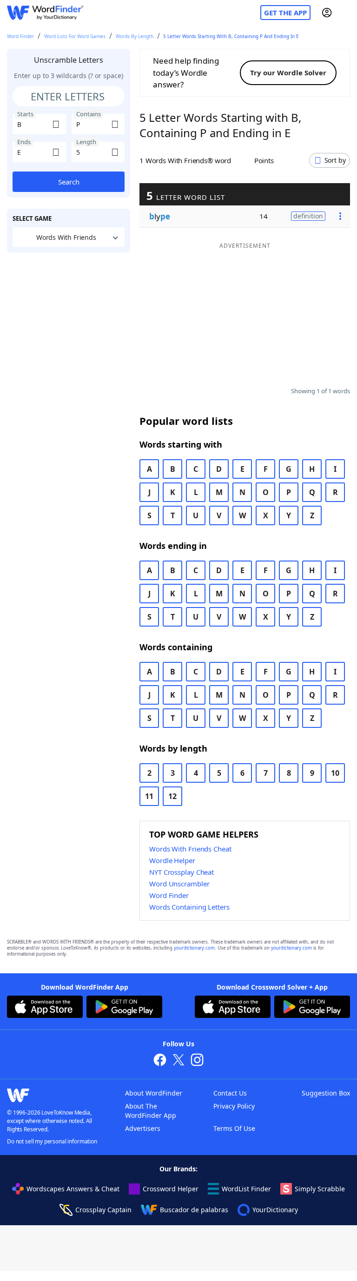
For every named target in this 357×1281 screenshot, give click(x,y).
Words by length (134, 36)
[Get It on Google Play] (124, 1008)
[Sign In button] (327, 12)
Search (68, 181)
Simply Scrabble (320, 1188)
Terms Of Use (234, 1128)
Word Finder (20, 36)
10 (335, 773)
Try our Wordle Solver (288, 72)
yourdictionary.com (194, 948)
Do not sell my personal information (52, 1141)
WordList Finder (246, 1188)
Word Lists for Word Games (75, 36)
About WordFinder (153, 1093)
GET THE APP (285, 12)
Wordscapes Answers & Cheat (72, 1188)
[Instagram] (197, 1061)
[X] (178, 1061)
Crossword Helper (170, 1188)
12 (172, 796)
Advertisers (142, 1128)
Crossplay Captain (103, 1209)
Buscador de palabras (194, 1209)
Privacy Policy (234, 1106)
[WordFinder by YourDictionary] (45, 13)
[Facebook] (159, 1061)
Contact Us (230, 1093)
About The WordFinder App (150, 1111)
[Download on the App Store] (45, 1008)
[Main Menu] (346, 12)
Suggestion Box (326, 1093)
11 (149, 796)
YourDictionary (275, 1209)
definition (308, 215)
